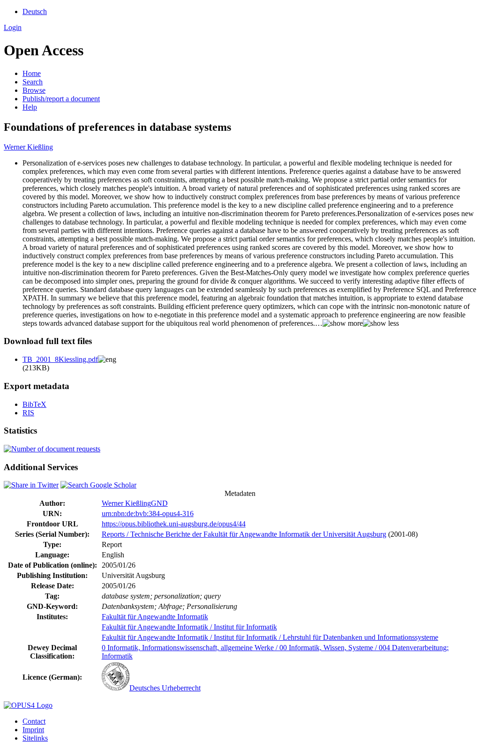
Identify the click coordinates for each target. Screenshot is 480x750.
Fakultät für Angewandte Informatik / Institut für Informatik (189, 627)
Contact (33, 721)
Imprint (33, 730)
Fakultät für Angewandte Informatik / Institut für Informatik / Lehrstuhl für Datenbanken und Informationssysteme (270, 637)
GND (159, 503)
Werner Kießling (28, 147)
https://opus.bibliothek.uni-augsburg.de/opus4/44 (174, 524)
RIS (28, 413)
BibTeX (34, 404)
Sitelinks (35, 738)
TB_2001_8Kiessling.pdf (60, 359)
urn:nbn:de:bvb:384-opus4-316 (148, 514)
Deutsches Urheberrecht (165, 688)
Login (13, 27)
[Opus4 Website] (28, 705)
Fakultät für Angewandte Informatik (155, 617)
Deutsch (34, 11)
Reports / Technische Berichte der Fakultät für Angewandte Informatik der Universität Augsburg (244, 534)
